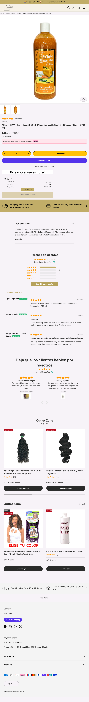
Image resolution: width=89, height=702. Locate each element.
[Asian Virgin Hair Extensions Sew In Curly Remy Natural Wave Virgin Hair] (23, 448)
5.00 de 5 (50, 259)
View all (44, 424)
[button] (78, 7)
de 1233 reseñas (43, 372)
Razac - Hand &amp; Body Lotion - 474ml (64, 551)
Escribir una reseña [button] (44, 284)
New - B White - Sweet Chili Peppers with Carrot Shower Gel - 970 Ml (28, 13)
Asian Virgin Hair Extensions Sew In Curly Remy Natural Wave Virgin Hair (22, 472)
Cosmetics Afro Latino (16, 691)
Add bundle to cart (27, 194)
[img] (36, 300)
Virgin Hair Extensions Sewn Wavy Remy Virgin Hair (64, 472)
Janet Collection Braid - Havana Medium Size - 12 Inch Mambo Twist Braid (22, 552)
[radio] (27, 183)
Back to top (44, 598)
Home (2, 13)
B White (5, 122)
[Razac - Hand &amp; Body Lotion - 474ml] (65, 528)
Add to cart (60, 154)
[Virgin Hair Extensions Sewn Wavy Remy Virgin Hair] (65, 448)
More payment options (44, 166)
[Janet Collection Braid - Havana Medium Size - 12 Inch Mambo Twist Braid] (23, 528)
